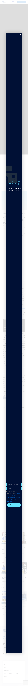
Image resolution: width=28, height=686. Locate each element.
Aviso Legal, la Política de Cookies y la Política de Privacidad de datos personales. (13, 497)
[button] (20, 34)
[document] (14, 343)
